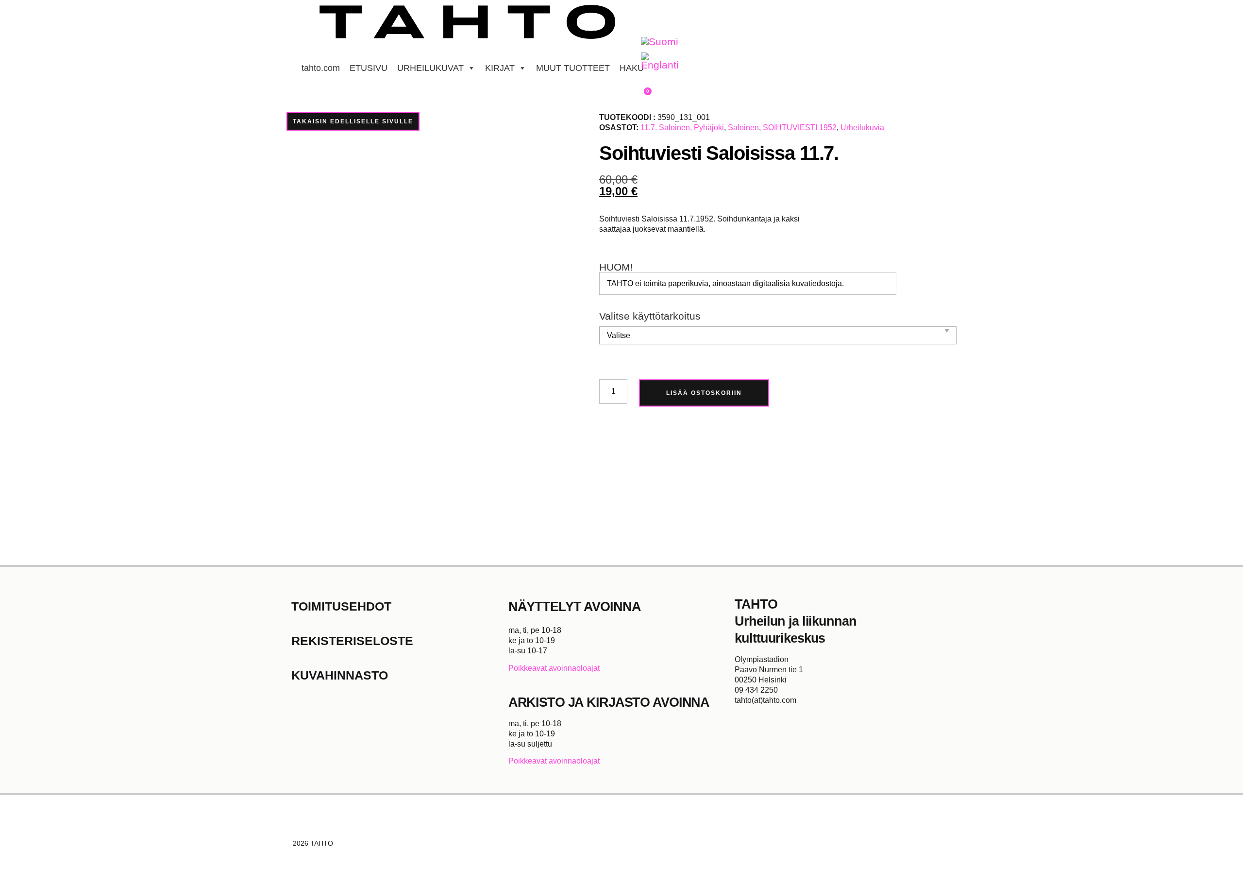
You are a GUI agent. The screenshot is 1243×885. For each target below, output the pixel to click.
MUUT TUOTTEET (573, 68)
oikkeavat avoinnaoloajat (557, 668)
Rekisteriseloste (352, 640)
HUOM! (616, 267)
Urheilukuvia (862, 127)
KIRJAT (500, 68)
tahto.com (321, 68)
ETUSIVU (368, 68)
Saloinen (743, 127)
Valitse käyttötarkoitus (650, 316)
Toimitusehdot (341, 606)
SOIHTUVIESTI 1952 (800, 127)
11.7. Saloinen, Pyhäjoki (682, 127)
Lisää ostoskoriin (704, 393)
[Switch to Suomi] (659, 42)
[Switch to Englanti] (660, 61)
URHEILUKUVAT (430, 68)
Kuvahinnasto (339, 675)
